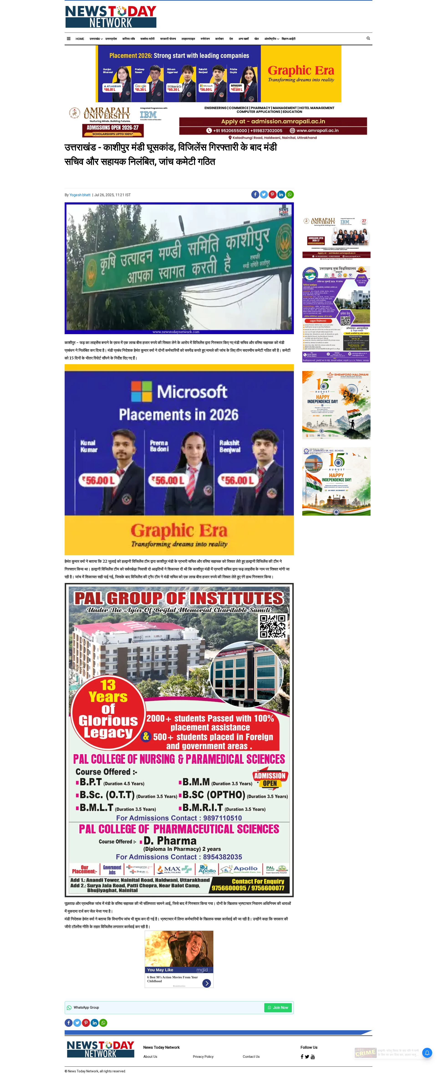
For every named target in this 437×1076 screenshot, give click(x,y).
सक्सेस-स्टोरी (147, 39)
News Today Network (161, 1047)
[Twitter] (307, 1057)
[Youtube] (313, 1057)
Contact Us (251, 1057)
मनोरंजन (205, 39)
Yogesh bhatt (80, 195)
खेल (256, 39)
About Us (150, 1057)
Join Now (280, 1007)
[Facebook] (302, 1057)
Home (80, 39)
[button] (68, 38)
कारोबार (219, 39)
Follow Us (309, 1047)
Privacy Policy (203, 1057)
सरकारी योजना (168, 39)
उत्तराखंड (95, 39)
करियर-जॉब (128, 39)
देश (231, 39)
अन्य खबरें (244, 39)
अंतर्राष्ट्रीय (270, 39)
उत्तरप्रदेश (111, 39)
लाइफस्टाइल (188, 39)
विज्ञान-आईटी (288, 39)
